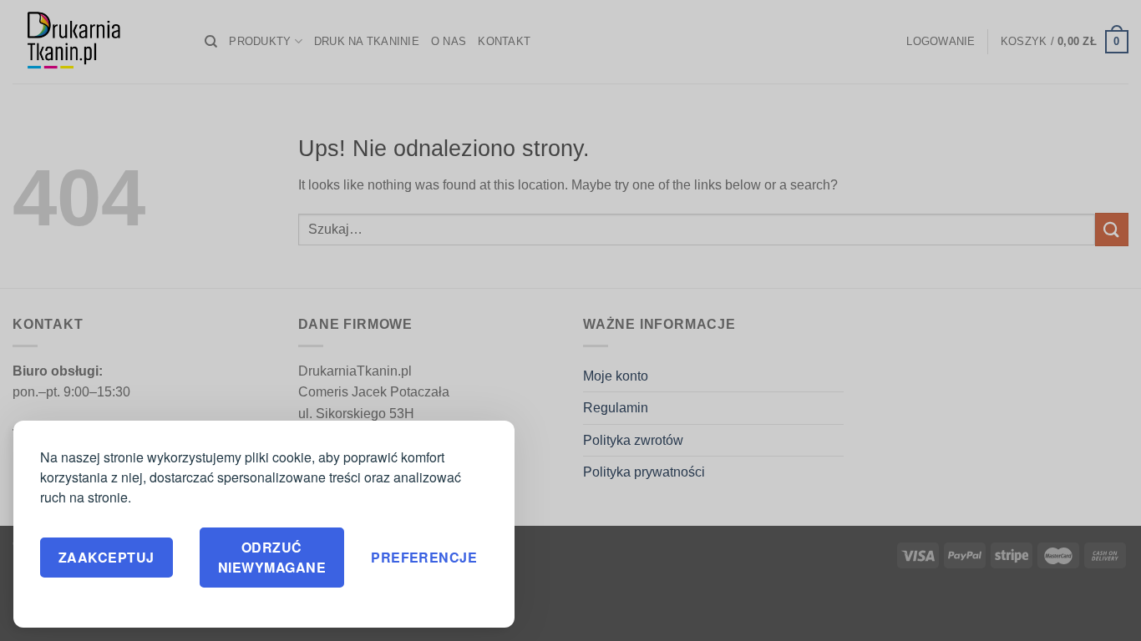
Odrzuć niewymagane (272, 557)
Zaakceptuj (106, 557)
